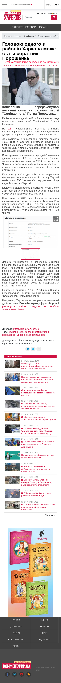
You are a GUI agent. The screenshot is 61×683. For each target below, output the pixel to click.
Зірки (16, 646)
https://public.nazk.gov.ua (26, 329)
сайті (12, 128)
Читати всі (50, 515)
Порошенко (8, 335)
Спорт (16, 633)
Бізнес (44, 620)
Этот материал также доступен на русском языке (32, 62)
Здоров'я (44, 639)
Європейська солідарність (30, 335)
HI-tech (44, 626)
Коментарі (43, 667)
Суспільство (16, 639)
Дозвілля (16, 626)
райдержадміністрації (37, 332)
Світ (44, 633)
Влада (16, 620)
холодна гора (16, 332)
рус (48, 4)
